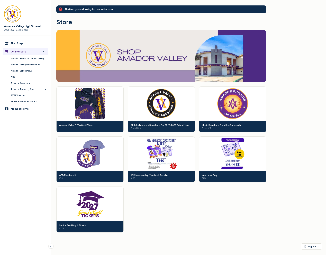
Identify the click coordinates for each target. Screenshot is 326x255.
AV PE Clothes (18, 95)
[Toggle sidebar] (50, 246)
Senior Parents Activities (24, 101)
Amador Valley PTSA (21, 70)
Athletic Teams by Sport (23, 89)
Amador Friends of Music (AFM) (27, 58)
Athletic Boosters (20, 83)
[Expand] (43, 51)
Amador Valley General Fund (25, 64)
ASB (13, 77)
